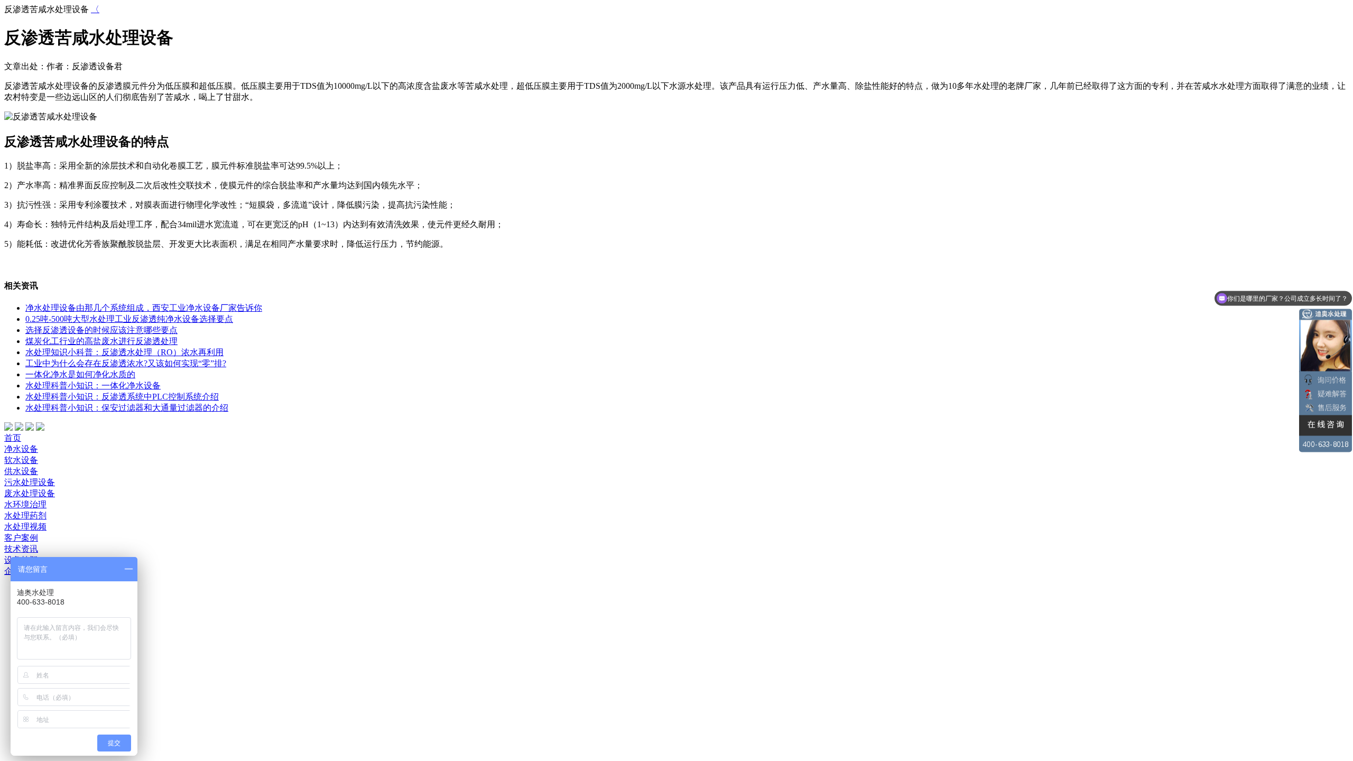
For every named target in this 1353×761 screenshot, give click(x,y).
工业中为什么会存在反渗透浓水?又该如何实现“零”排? (125, 363)
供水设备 (21, 471)
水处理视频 (25, 526)
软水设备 (21, 460)
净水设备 (21, 448)
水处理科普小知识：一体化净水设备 (93, 385)
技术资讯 (21, 548)
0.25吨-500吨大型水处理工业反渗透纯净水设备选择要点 (129, 318)
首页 (12, 437)
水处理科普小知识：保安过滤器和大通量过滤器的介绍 (126, 407)
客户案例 (21, 537)
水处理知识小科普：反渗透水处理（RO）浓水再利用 (124, 352)
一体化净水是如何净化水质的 (80, 374)
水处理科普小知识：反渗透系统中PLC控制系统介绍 (122, 396)
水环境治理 (25, 504)
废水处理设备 (29, 493)
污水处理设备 (29, 482)
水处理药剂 (25, 515)
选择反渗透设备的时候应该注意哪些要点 (101, 330)
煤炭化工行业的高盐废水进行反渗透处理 (101, 341)
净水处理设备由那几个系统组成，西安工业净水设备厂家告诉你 (143, 307)
